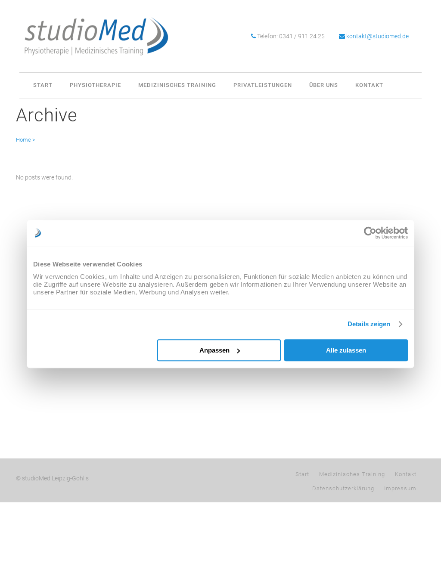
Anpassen (214, 350)
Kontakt (405, 474)
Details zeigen (369, 324)
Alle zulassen (346, 350)
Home (23, 139)
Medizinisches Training (352, 474)
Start (302, 474)
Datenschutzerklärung (343, 488)
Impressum (400, 488)
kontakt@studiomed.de (377, 36)
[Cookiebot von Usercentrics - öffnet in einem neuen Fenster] (370, 232)
